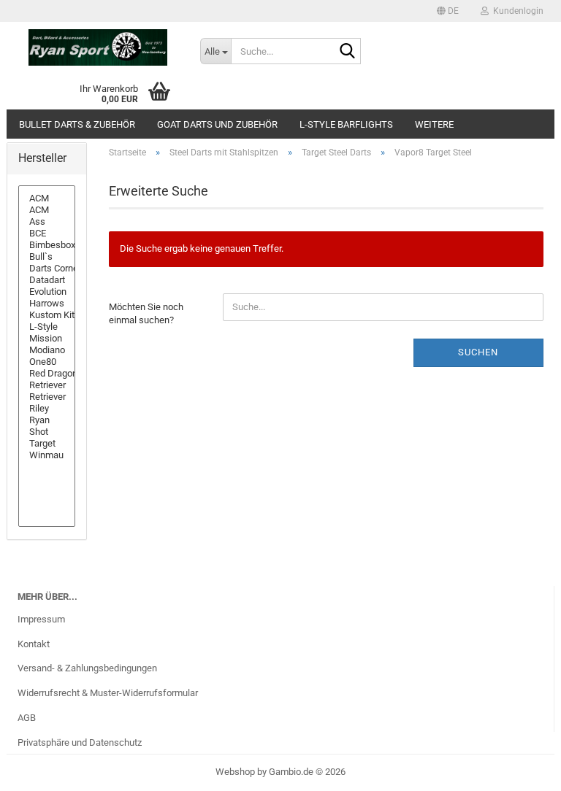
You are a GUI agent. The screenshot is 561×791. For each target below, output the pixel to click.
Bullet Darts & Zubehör (77, 124)
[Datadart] (47, 280)
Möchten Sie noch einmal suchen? (146, 313)
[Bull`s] (47, 257)
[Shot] (47, 432)
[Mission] (47, 338)
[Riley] (47, 408)
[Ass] (47, 222)
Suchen (478, 352)
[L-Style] (47, 327)
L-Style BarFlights (346, 124)
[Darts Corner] (47, 268)
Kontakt (34, 643)
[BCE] (47, 233)
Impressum (41, 619)
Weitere (434, 124)
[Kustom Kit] (47, 315)
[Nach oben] (521, 769)
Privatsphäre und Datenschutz (80, 742)
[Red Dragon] (47, 373)
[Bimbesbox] (47, 245)
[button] (448, 11)
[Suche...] (347, 52)
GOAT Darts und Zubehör (217, 124)
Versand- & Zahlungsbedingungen (87, 668)
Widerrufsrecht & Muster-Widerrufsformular (108, 692)
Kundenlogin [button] (516, 11)
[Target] (47, 443)
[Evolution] (47, 292)
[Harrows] (47, 303)
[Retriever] (47, 385)
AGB (27, 717)
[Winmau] (47, 455)
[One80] (47, 362)
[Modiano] (47, 350)
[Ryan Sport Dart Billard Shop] (98, 47)
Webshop (235, 771)
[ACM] (47, 198)
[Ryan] (47, 420)
